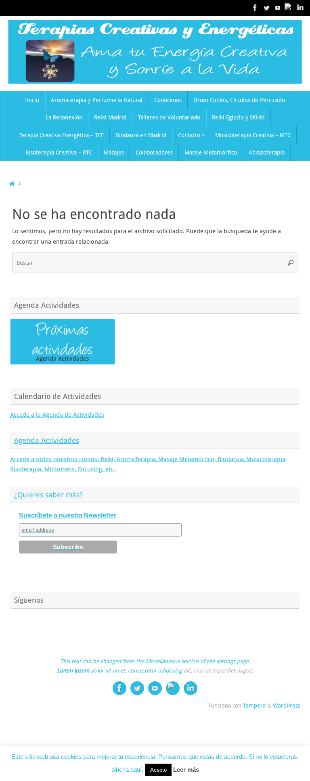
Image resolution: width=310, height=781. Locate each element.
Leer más (186, 769)
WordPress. (287, 705)
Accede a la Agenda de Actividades (57, 414)
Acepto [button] (158, 770)
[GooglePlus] (289, 7)
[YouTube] (277, 7)
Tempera (254, 705)
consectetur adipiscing (155, 670)
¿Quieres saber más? (48, 494)
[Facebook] (255, 7)
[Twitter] (266, 7)
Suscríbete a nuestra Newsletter (67, 515)
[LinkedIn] (300, 7)
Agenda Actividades (46, 440)
